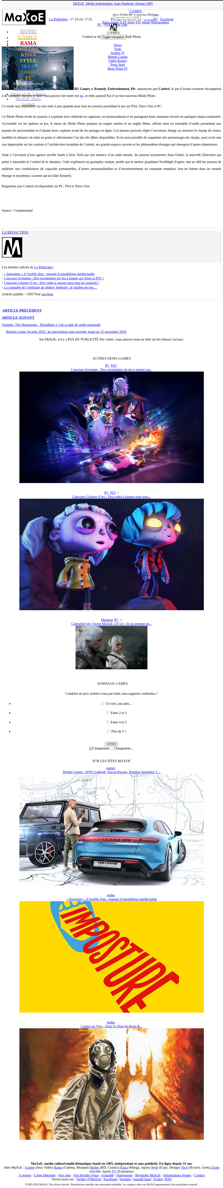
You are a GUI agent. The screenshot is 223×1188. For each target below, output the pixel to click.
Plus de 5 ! (118, 731)
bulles (111, 895)
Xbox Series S (112, 22)
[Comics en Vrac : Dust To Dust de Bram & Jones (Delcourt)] (111, 1138)
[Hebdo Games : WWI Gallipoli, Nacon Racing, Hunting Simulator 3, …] (111, 884)
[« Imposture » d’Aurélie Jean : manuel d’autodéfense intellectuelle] (111, 1011)
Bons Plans (118, 68)
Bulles (94, 1167)
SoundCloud (142, 1179)
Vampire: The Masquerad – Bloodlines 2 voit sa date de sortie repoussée (51, 325)
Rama (58, 1167)
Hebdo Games (118, 57)
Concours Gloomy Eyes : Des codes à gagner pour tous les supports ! (51, 283)
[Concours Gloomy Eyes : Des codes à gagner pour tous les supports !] (111, 609)
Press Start (117, 64)
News (118, 45)
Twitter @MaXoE (88, 1179)
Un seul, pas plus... (119, 703)
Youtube (125, 1179)
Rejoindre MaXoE (148, 1175)
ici (81, 96)
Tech (184, 1167)
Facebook (110, 1179)
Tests (117, 49)
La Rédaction (15, 232)
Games (30, 1167)
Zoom (215, 1167)
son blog (47, 294)
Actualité (107, 1175)
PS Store (129, 22)
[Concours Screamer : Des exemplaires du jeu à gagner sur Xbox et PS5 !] (111, 482)
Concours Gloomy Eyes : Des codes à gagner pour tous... (111, 496)
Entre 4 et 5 (119, 722)
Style (154, 1167)
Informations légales (177, 1175)
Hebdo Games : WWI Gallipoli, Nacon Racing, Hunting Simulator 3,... (111, 772)
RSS (168, 1179)
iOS (138, 22)
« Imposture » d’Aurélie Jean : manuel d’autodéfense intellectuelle (49, 274)
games (110, 768)
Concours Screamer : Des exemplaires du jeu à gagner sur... (111, 369)
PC (107, 365)
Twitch (158, 1179)
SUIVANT (18, 317)
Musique (107, 620)
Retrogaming (160, 22)
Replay (117, 61)
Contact (199, 1175)
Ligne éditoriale (45, 1175)
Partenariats (124, 1175)
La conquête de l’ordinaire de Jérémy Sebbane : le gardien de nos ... (50, 287)
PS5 (114, 365)
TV (114, 1171)
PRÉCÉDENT (22, 310)
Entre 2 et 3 (119, 713)
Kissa (124, 1167)
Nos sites (64, 1175)
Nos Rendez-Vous (86, 1175)
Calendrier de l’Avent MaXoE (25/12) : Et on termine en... (111, 624)
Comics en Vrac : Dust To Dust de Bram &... (111, 1026)
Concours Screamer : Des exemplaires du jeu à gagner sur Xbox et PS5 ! (54, 278)
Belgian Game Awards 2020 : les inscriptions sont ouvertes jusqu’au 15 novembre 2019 (66, 332)
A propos (25, 1175)
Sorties (118, 53)
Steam (146, 22)
